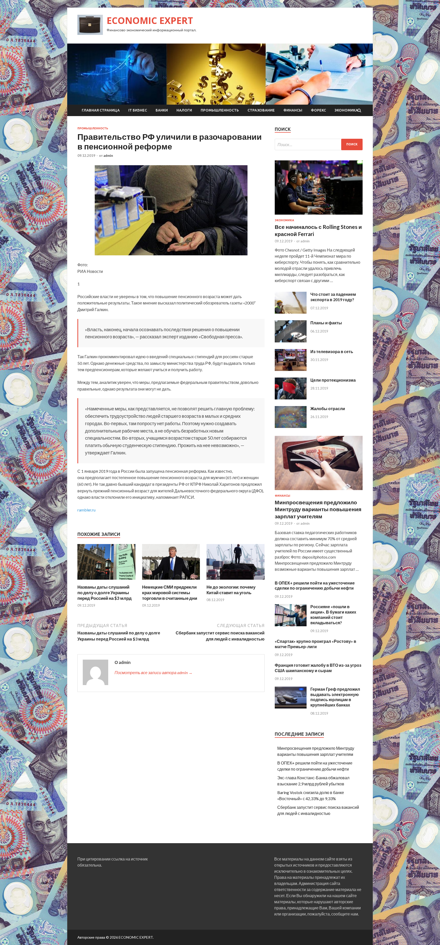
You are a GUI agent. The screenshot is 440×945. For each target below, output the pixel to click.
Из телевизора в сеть (331, 351)
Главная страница (101, 110)
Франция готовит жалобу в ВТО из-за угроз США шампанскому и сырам (318, 668)
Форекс (318, 110)
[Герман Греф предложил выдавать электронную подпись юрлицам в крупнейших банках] (291, 706)
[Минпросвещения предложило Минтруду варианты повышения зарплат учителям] (319, 491)
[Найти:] (319, 144)
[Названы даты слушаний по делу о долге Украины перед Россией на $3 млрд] (106, 581)
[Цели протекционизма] (291, 397)
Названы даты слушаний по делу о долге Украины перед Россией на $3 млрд (104, 592)
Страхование (261, 110)
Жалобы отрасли (327, 408)
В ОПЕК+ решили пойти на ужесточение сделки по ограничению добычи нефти (315, 585)
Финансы (292, 110)
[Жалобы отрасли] (291, 426)
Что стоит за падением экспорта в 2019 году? (333, 297)
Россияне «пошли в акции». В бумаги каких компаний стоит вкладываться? (333, 614)
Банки (162, 110)
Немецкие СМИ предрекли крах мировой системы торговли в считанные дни (169, 592)
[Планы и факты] (291, 340)
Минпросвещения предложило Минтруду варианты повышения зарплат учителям (318, 509)
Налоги (184, 110)
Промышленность (220, 110)
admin (108, 156)
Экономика (346, 110)
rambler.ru (86, 509)
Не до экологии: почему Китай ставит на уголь (231, 589)
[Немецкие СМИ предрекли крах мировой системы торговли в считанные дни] (171, 581)
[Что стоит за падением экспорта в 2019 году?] (291, 312)
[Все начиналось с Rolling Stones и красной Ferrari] (319, 215)
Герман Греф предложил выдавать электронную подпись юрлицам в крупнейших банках (335, 697)
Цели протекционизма (333, 380)
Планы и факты (326, 322)
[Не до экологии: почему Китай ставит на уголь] (236, 581)
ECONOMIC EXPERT (150, 20)
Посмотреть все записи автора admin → (154, 672)
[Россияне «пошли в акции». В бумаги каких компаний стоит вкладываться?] (291, 624)
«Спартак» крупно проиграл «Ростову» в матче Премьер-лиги (315, 644)
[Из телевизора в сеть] (291, 369)
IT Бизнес (137, 110)
